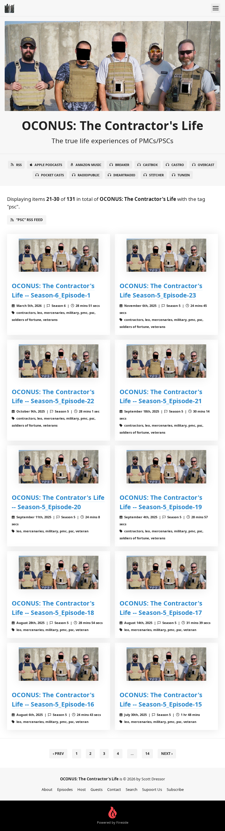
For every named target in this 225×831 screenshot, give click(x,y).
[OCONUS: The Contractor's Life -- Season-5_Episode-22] (58, 360)
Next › (167, 753)
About (47, 789)
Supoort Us (152, 789)
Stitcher (156, 175)
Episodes (65, 789)
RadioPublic (89, 175)
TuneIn (184, 175)
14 (147, 753)
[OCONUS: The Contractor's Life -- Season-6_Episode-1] (58, 255)
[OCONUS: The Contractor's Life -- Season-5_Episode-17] (166, 572)
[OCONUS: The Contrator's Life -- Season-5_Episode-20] (58, 466)
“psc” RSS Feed (29, 219)
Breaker (122, 165)
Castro (177, 165)
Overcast (206, 165)
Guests (97, 789)
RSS (19, 165)
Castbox (150, 165)
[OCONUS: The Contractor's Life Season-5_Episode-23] (166, 255)
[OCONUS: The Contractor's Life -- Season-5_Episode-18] (58, 572)
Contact (114, 789)
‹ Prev (58, 753)
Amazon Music (88, 165)
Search (131, 789)
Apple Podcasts (48, 165)
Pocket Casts (52, 175)
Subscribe (175, 789)
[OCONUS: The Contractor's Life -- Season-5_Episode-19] (166, 466)
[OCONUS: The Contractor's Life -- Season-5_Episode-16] (58, 663)
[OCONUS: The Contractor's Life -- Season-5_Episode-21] (166, 360)
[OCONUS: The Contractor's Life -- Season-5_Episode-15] (166, 663)
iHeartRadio (124, 175)
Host (81, 789)
